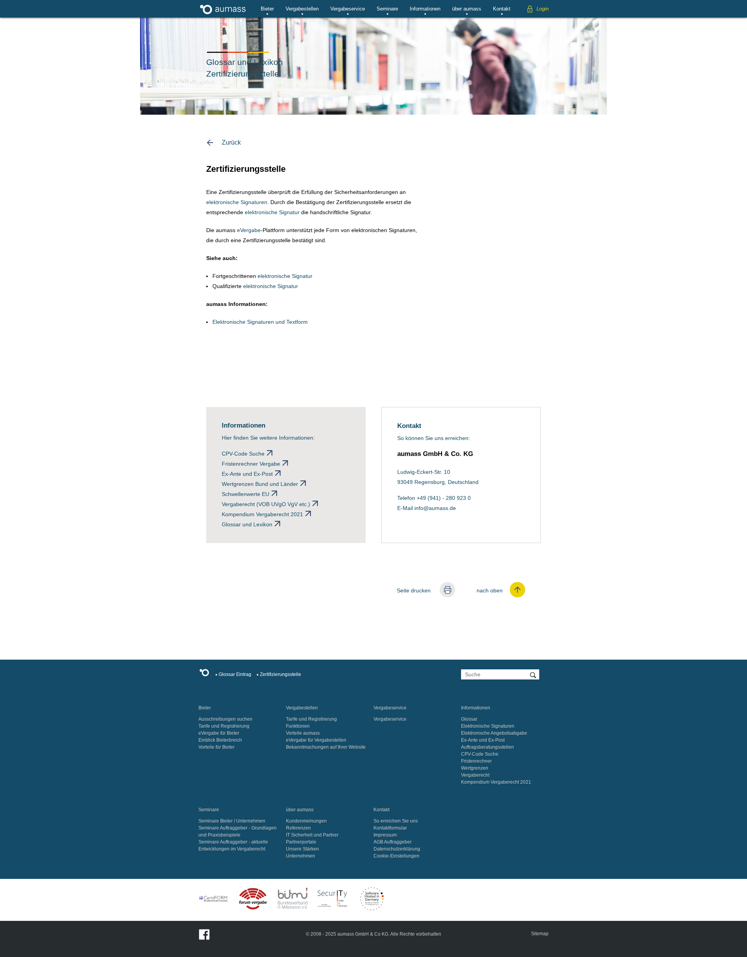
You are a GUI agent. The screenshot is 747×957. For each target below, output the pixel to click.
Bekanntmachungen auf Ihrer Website (326, 747)
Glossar (469, 719)
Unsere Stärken (302, 849)
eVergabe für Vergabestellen (316, 740)
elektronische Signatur (272, 212)
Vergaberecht (475, 775)
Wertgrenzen (474, 768)
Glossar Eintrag (235, 674)
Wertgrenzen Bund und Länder (260, 484)
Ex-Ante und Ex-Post (247, 474)
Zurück (231, 142)
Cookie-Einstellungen (396, 856)
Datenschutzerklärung (397, 849)
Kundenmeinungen (306, 821)
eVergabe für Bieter (218, 733)
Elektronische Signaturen (487, 726)
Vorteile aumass (303, 733)
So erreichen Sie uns (396, 821)
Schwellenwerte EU (245, 494)
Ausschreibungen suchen (225, 719)
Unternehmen (300, 856)
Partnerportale (301, 842)
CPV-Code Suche (243, 454)
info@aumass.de (435, 508)
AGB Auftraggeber (393, 842)
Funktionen (298, 726)
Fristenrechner (476, 761)
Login (543, 9)
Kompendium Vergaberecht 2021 (262, 514)
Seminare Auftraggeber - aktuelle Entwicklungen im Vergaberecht (233, 845)
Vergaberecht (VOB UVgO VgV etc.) (266, 504)
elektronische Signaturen (236, 202)
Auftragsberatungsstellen (487, 747)
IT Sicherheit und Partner (312, 835)
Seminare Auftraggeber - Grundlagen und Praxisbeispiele (237, 831)
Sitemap (540, 933)
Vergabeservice (347, 9)
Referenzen (298, 828)
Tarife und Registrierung (223, 726)
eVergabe (249, 230)
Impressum (385, 835)
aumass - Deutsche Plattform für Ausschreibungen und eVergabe (222, 8)
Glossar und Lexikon (247, 524)
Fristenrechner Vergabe (251, 464)
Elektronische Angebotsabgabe (494, 733)
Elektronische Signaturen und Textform (260, 322)
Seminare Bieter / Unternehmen (231, 821)
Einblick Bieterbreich (220, 740)
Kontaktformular (390, 828)
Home (206, 674)
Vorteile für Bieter (216, 747)
